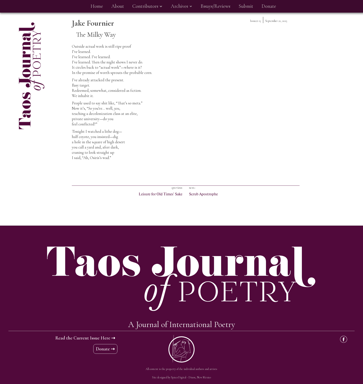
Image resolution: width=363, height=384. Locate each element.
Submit (246, 6)
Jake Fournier (93, 23)
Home (97, 6)
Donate (269, 6)
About (117, 6)
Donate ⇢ (105, 349)
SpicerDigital (178, 377)
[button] (147, 6)
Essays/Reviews (215, 6)
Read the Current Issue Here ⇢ (85, 338)
